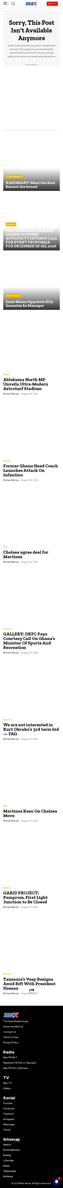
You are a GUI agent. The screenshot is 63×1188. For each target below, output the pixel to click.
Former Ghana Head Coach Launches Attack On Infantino (30, 470)
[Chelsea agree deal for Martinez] (31, 514)
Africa (6, 461)
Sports (7, 629)
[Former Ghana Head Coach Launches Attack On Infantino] (31, 427)
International (13, 295)
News (6, 374)
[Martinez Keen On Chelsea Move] (31, 773)
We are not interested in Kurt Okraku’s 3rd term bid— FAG (31, 729)
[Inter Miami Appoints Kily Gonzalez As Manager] (31, 282)
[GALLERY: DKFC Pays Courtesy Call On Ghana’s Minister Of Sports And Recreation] (31, 595)
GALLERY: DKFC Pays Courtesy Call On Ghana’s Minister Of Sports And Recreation (29, 640)
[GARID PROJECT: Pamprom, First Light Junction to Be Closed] (31, 854)
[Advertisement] (31, 97)
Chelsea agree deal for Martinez (25, 554)
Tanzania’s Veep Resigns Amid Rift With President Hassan (29, 984)
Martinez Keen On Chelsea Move (30, 813)
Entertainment (14, 176)
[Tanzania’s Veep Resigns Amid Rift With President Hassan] (31, 941)
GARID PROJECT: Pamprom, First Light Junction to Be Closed (25, 897)
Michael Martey (11, 393)
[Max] (31, 3)
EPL (5, 547)
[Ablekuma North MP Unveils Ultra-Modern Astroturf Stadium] (31, 341)
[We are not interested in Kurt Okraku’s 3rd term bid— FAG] (31, 686)
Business (11, 224)
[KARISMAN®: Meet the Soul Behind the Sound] (31, 163)
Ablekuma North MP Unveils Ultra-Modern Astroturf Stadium (25, 384)
